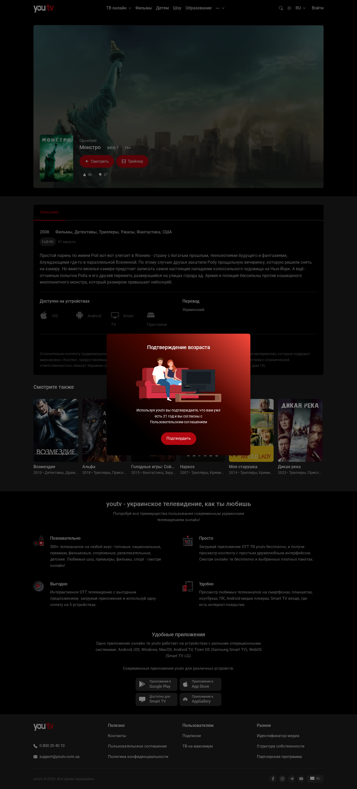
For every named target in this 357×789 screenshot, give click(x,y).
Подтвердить (178, 438)
